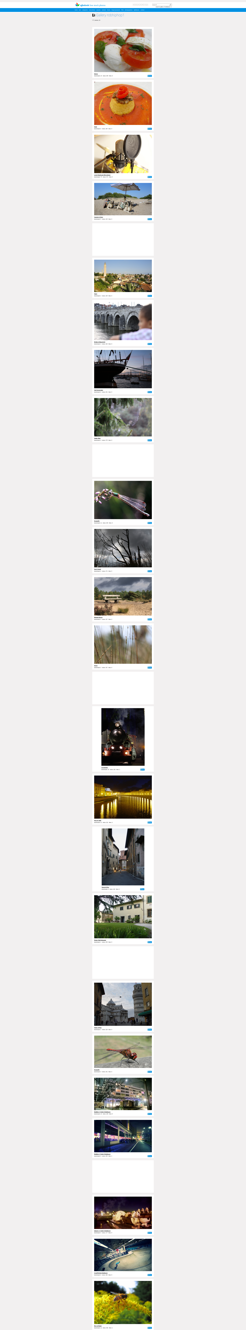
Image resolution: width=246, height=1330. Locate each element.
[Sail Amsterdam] (123, 369)
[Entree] (123, 50)
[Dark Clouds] (123, 548)
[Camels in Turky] (123, 199)
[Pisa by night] (123, 797)
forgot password (116, 10)
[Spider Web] (123, 417)
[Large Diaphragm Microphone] (123, 154)
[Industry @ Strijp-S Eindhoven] (123, 1213)
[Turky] (123, 276)
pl (140, 4)
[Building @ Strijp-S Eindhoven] (123, 1094)
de (142, 4)
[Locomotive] (123, 737)
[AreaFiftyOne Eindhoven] (123, 1255)
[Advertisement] (123, 238)
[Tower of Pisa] (123, 1004)
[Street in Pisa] (123, 857)
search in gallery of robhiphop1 (163, 6)
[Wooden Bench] (123, 596)
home (76, 10)
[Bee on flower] (123, 1302)
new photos (92, 10)
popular (98, 10)
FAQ (122, 10)
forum (108, 10)
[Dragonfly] (123, 500)
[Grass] (123, 644)
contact (142, 10)
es (136, 4)
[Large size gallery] (93, 20)
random (104, 10)
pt (138, 4)
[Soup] (123, 103)
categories (85, 10)
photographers (129, 10)
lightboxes (136, 10)
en (133, 4)
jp (147, 4)
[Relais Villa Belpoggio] (123, 916)
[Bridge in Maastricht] (123, 321)
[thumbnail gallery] (92, 20)
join (80, 10)
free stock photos (97, 5)
